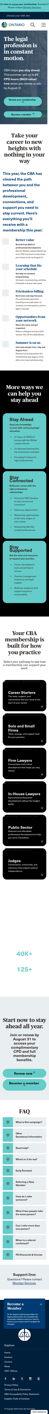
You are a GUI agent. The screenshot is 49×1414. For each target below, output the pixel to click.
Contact (8, 1357)
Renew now (24, 1074)
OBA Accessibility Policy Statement (21, 1394)
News (7, 1366)
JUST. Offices (10, 1371)
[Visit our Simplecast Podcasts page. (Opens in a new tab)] (40, 1378)
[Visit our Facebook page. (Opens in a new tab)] (8, 1378)
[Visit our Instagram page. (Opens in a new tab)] (33, 1378)
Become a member (24, 1083)
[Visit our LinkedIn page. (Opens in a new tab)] (17, 1378)
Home (7, 1352)
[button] (24, 1122)
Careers (8, 1362)
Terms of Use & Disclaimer (17, 1389)
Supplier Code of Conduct (17, 1398)
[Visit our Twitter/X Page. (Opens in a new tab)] (25, 1378)
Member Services (32, 7)
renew (15, 4)
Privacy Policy (11, 1385)
